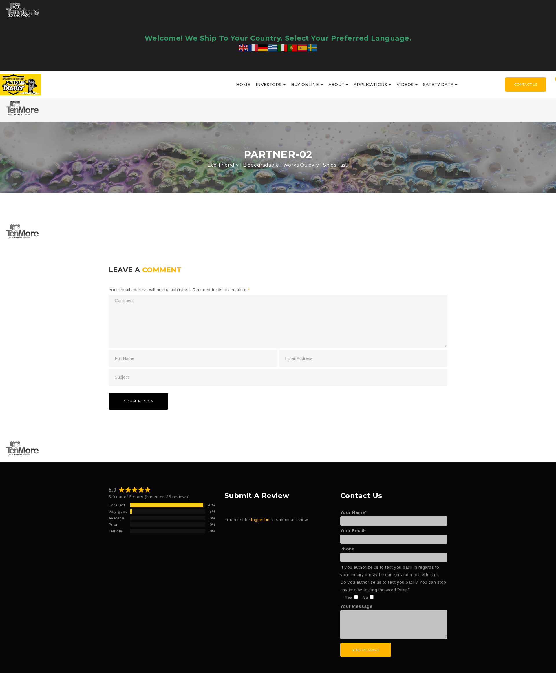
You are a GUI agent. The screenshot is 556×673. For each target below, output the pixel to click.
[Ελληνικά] (273, 47)
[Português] (293, 47)
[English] (243, 47)
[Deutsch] (263, 47)
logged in (260, 519)
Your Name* (353, 512)
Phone (347, 548)
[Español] (303, 47)
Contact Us (525, 84)
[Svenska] (312, 47)
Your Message (356, 606)
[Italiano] (283, 47)
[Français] (253, 47)
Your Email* (353, 530)
